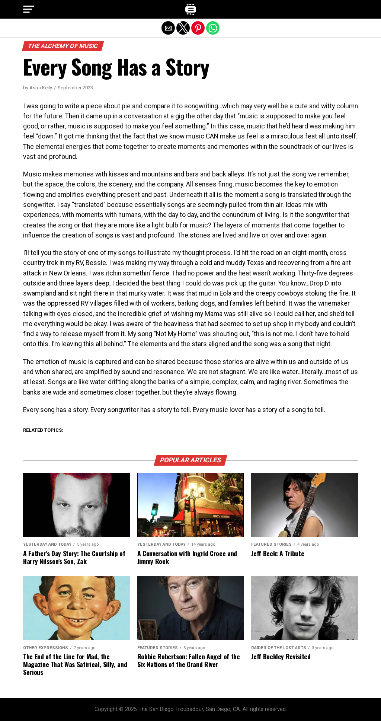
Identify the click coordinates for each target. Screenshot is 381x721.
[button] (28, 9)
